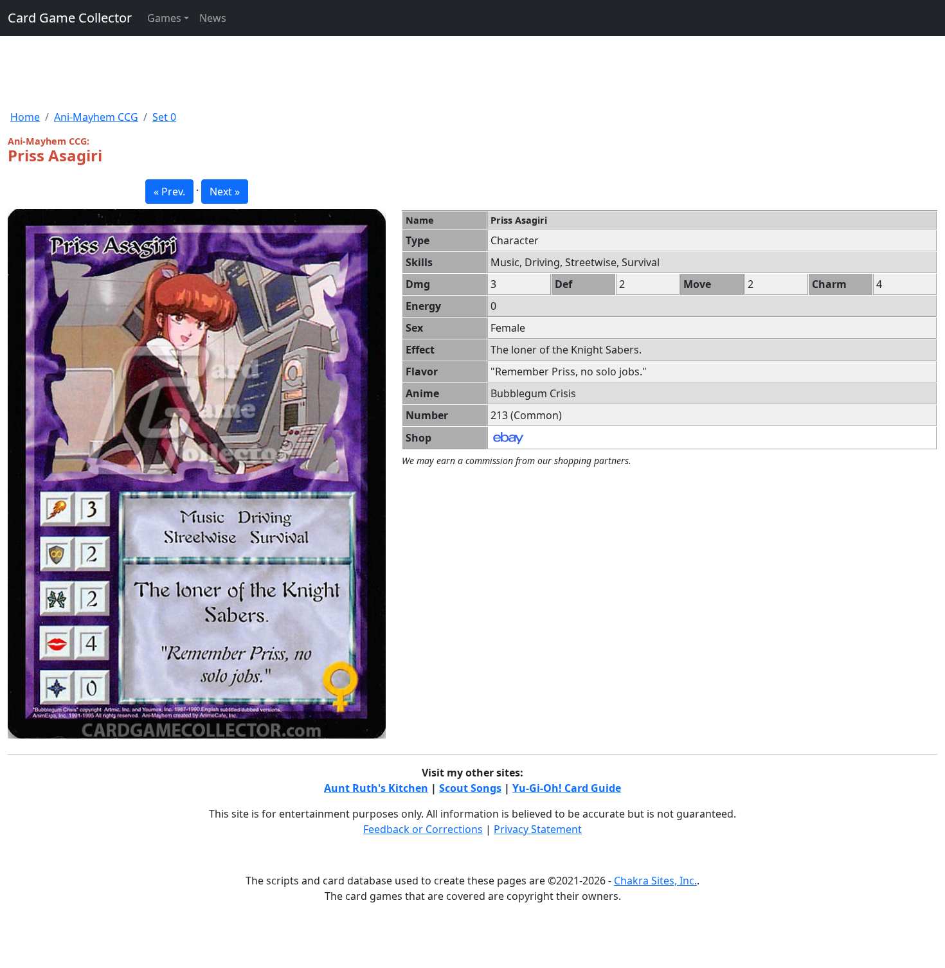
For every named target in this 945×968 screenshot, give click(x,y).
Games (164, 18)
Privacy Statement (538, 829)
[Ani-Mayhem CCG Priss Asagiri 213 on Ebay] (508, 437)
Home (25, 117)
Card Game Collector (70, 17)
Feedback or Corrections (423, 829)
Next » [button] (225, 191)
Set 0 (164, 117)
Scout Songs (470, 788)
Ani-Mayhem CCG (96, 117)
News (212, 18)
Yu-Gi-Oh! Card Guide (566, 788)
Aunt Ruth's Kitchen (376, 788)
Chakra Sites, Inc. (655, 881)
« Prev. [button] (169, 191)
